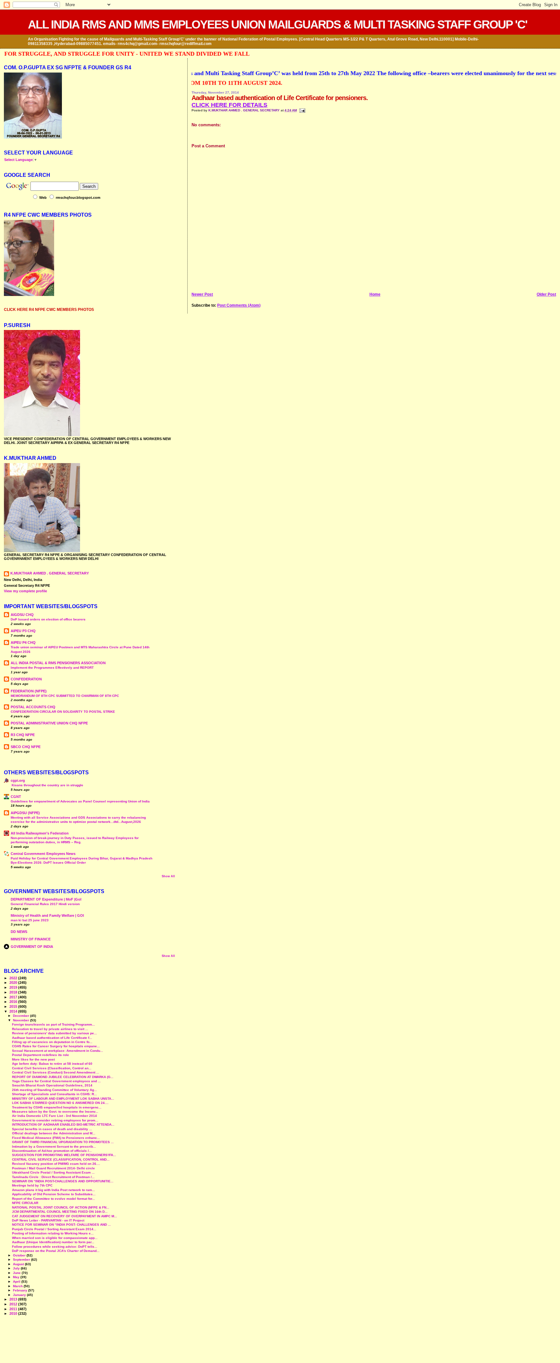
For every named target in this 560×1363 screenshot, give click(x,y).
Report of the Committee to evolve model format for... (53, 1198)
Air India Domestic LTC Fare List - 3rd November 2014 (54, 1116)
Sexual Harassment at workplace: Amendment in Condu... (57, 1050)
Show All (168, 876)
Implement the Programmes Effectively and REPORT (52, 667)
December (21, 1015)
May (16, 1277)
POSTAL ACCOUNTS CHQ (33, 707)
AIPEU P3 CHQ (23, 631)
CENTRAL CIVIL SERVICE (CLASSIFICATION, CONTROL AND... (61, 1159)
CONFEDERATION (26, 679)
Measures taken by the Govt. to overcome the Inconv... (55, 1111)
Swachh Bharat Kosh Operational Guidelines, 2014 (52, 1085)
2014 (13, 1011)
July (17, 1268)
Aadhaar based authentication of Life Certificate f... (52, 1037)
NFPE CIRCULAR (25, 1203)
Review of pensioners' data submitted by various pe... (54, 1033)
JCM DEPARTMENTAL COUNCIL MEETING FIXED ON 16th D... (60, 1211)
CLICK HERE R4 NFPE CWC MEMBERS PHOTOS (49, 309)
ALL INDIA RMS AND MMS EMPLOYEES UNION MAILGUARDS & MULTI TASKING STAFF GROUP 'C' (277, 24)
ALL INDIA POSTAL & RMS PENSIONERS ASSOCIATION (58, 663)
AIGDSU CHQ (22, 615)
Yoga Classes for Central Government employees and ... (56, 1081)
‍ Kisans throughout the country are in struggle (47, 785)
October (20, 1255)
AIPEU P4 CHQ (23, 642)
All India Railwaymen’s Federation (40, 833)
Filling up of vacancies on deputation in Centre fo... (52, 1042)
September (22, 1259)
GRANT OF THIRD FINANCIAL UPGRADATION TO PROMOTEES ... (63, 1142)
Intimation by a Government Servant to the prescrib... (54, 1146)
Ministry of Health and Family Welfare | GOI (47, 915)
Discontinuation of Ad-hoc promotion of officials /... (52, 1151)
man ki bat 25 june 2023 (30, 920)
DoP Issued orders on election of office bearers (48, 619)
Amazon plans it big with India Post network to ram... (53, 1190)
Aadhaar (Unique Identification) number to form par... (53, 1242)
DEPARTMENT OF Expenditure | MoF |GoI (46, 899)
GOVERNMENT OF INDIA (32, 946)
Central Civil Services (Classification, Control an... (51, 1068)
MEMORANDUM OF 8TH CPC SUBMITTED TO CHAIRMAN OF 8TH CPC (65, 696)
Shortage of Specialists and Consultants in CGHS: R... (54, 1094)
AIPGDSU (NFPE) (25, 813)
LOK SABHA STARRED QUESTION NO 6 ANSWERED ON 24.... (60, 1103)
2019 (13, 987)
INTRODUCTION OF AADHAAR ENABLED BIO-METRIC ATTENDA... (63, 1124)
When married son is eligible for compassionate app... (55, 1238)
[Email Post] (301, 110)
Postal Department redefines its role (40, 1055)
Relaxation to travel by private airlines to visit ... (50, 1029)
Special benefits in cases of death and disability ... (52, 1129)
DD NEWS (19, 932)
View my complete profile (25, 591)
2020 (13, 982)
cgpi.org (18, 780)
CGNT (16, 797)
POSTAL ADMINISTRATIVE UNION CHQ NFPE (49, 723)
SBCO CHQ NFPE (26, 747)
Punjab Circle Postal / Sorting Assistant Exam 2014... (54, 1229)
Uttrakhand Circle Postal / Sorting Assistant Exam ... (53, 1172)
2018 (13, 992)
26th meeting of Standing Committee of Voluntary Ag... (54, 1090)
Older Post (546, 294)
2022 (13, 978)
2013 (13, 1299)
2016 (13, 1002)
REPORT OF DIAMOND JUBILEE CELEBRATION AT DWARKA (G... (62, 1077)
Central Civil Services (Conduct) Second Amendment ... (55, 1072)
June (17, 1273)
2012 (13, 1304)
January (20, 1295)
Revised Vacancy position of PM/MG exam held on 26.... (56, 1163)
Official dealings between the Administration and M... (53, 1133)
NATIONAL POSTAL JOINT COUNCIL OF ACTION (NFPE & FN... (60, 1207)
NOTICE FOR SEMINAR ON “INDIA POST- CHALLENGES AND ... (61, 1224)
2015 (13, 1006)
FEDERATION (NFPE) (29, 691)
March (18, 1286)
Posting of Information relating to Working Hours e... (53, 1233)
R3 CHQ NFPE (23, 735)
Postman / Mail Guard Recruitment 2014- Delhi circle (53, 1168)
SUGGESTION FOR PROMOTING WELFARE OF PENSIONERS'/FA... (64, 1155)
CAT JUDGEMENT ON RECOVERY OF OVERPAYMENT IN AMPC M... (64, 1216)
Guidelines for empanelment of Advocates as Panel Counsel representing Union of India (80, 801)
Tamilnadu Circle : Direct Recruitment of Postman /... (53, 1177)
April (17, 1281)
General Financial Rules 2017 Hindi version (45, 904)
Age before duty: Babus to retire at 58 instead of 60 (52, 1063)
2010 (13, 1313)
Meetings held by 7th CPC (32, 1185)
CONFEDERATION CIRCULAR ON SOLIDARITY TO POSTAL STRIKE (63, 711)
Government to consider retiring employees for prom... (55, 1120)
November (21, 1020)
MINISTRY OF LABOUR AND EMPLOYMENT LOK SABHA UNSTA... (63, 1098)
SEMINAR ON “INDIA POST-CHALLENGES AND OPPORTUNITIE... (62, 1181)
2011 (13, 1309)
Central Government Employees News (43, 854)
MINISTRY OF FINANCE (31, 939)
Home (374, 294)
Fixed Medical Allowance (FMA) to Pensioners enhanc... (56, 1138)
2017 (13, 997)
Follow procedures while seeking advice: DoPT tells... (54, 1246)
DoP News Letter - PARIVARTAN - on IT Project (48, 1220)
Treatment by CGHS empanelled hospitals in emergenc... (56, 1107)
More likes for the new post (33, 1059)
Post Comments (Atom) (239, 305)
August (19, 1264)
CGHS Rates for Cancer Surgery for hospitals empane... (56, 1046)
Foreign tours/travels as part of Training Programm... (53, 1024)
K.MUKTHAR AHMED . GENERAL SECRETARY (244, 110)
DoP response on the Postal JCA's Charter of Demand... (55, 1251)
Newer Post (202, 294)
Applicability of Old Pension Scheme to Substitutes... (54, 1194)
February (20, 1290)
